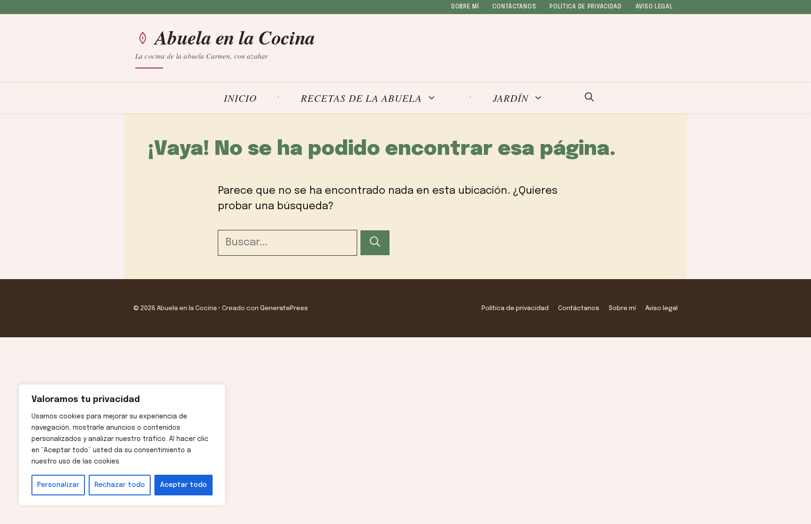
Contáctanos (514, 7)
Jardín (510, 98)
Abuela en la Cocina (235, 37)
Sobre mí (465, 7)
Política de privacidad (586, 7)
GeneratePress (284, 308)
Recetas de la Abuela (361, 98)
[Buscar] (375, 243)
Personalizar (58, 485)
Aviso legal (654, 7)
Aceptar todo (183, 485)
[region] (122, 444)
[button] (589, 98)
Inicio (240, 98)
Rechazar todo (119, 485)
